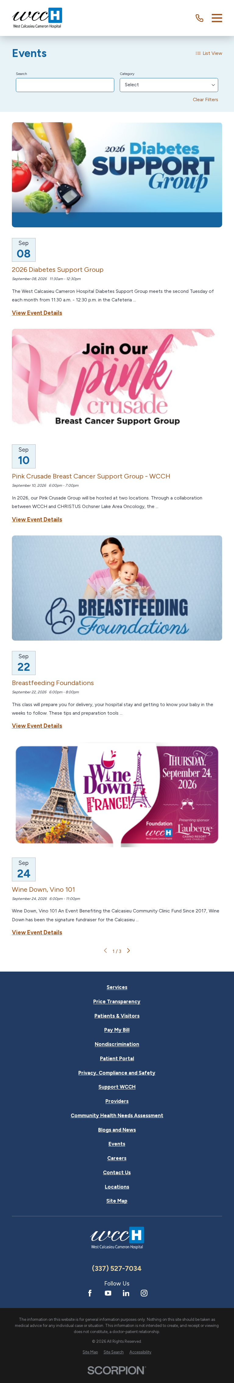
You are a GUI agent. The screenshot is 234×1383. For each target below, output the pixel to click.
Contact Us (117, 1172)
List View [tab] (212, 53)
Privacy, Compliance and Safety (116, 1072)
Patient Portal (117, 1058)
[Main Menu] (217, 18)
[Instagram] (144, 1293)
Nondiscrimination (117, 1044)
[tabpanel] (117, 511)
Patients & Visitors (117, 1016)
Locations (117, 1186)
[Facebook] (90, 1293)
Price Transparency (116, 1001)
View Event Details (37, 313)
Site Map (116, 1200)
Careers (116, 1158)
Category (127, 74)
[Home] (37, 18)
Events (116, 1144)
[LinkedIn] (126, 1293)
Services (117, 987)
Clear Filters (205, 99)
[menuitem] (90, 1352)
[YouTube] (108, 1293)
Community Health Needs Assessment (117, 1115)
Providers (117, 1101)
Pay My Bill (116, 1030)
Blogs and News (117, 1129)
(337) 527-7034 (117, 1268)
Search (21, 74)
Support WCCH (117, 1087)
